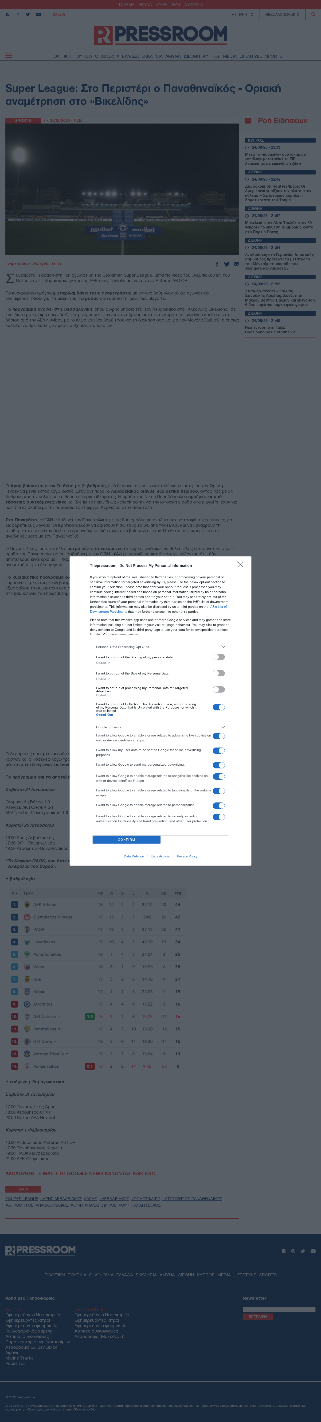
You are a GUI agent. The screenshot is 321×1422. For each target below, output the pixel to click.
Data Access (160, 856)
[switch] (219, 657)
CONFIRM (126, 839)
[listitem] (160, 646)
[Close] (241, 566)
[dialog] (160, 711)
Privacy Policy (187, 856)
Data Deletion (134, 856)
